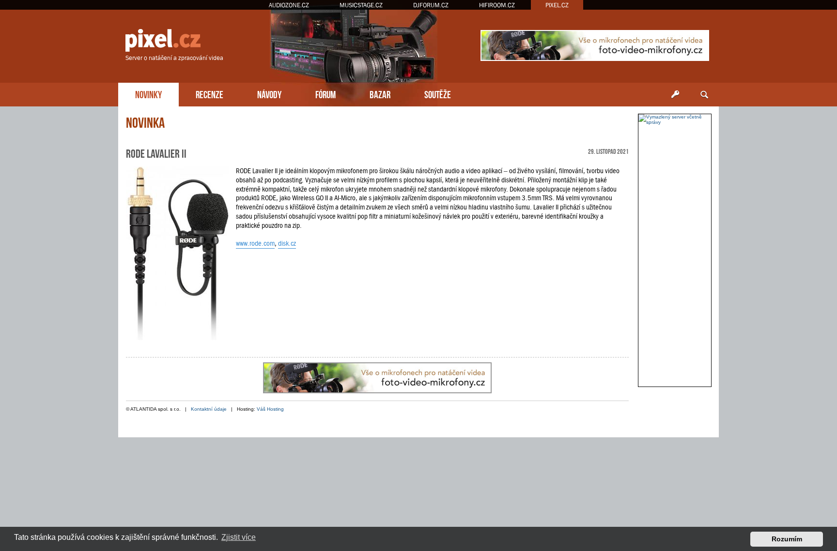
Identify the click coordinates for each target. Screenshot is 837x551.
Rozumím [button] (787, 539)
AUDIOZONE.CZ (289, 5)
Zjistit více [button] (238, 537)
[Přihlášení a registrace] (675, 95)
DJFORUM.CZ (431, 5)
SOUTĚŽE (437, 94)
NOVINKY (148, 94)
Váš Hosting (270, 409)
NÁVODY (269, 94)
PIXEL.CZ (557, 5)
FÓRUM (325, 94)
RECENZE (209, 94)
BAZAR (380, 94)
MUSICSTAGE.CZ (361, 5)
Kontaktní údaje (209, 409)
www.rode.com (255, 243)
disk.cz (287, 243)
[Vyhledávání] (704, 95)
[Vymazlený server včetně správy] (674, 119)
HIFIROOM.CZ (497, 5)
